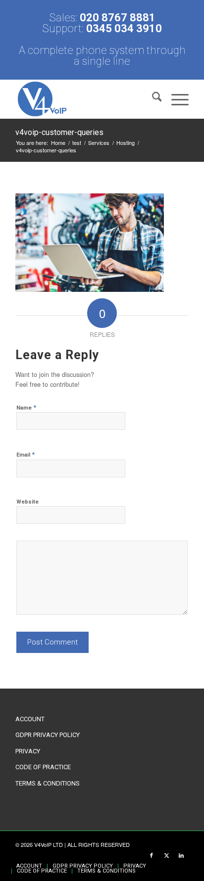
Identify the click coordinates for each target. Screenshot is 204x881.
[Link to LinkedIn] (181, 855)
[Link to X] (166, 855)
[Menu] (175, 99)
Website (27, 502)
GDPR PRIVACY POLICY (47, 735)
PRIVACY (27, 751)
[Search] (152, 99)
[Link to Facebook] (151, 855)
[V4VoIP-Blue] (84, 99)
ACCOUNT (30, 719)
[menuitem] (152, 99)
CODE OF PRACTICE (43, 767)
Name (26, 407)
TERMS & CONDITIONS (47, 783)
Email (25, 454)
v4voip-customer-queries (59, 132)
